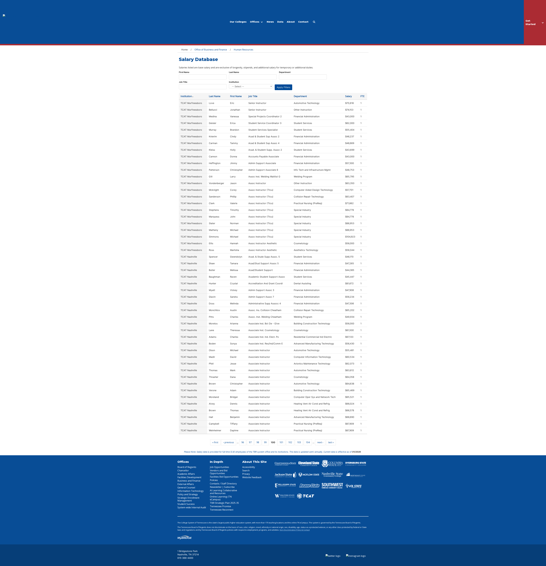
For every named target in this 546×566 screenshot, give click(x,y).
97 (250, 442)
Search (246, 470)
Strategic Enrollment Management (188, 499)
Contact (303, 21)
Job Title (183, 82)
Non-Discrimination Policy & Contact (295, 530)
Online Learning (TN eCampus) (221, 498)
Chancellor (183, 470)
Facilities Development (189, 477)
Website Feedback (251, 477)
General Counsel (186, 487)
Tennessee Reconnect (221, 509)
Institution (234, 82)
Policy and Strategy (187, 494)
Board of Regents (186, 467)
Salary (348, 96)
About (291, 21)
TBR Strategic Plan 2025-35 (224, 502)
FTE (362, 96)
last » (331, 442)
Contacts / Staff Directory (223, 483)
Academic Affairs (186, 473)
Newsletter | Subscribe (222, 487)
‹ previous (228, 442)
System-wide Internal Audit (191, 507)
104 (308, 442)
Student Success (186, 504)
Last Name (234, 72)
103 (299, 442)
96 (242, 442)
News (270, 21)
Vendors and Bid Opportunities (218, 472)
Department (284, 72)
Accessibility (248, 467)
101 (281, 442)
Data (280, 21)
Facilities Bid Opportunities (224, 476)
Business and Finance (188, 480)
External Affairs (185, 484)
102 (290, 442)
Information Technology (190, 491)
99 (265, 442)
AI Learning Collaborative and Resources (223, 492)
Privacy (246, 473)
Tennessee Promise (220, 506)
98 (258, 442)
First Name (184, 72)
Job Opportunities (219, 467)
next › (320, 442)
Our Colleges (238, 21)
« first (215, 442)
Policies (214, 480)
